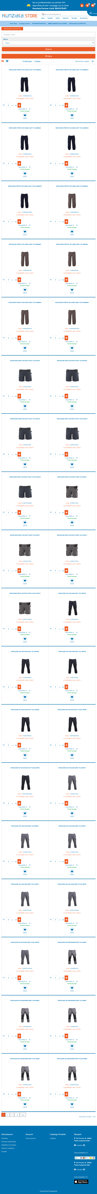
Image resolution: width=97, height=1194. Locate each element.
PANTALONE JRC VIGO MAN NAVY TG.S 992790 (72, 593)
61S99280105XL (27, 1084)
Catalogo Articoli (24, 23)
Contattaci (79, 1145)
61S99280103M (27, 1026)
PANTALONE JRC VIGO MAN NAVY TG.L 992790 (72, 651)
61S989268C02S (74, 212)
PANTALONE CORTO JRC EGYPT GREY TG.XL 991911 (72, 535)
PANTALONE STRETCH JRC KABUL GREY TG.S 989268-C (72, 186)
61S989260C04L (27, 154)
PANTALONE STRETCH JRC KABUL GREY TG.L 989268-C (72, 244)
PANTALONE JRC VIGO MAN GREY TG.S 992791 (72, 768)
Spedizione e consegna (8, 1145)
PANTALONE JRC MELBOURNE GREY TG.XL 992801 (25, 1058)
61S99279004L (74, 677)
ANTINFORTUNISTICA (39, 23)
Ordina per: (27, 61)
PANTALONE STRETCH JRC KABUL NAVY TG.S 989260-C (25, 70)
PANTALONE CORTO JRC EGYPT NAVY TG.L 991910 (25, 419)
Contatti (4, 1151)
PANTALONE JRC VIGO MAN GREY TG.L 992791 (72, 826)
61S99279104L (74, 852)
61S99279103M (27, 852)
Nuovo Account (31, 1138)
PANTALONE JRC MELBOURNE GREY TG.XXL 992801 (72, 1058)
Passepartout (52, 1191)
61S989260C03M (74, 96)
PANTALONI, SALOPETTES (77, 23)
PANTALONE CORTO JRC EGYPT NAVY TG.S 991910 (25, 360)
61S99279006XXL (74, 735)
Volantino (65, 18)
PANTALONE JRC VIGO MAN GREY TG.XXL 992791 (72, 884)
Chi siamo (74, 18)
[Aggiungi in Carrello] (19, 105)
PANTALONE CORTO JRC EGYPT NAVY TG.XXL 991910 (25, 477)
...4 (17, 1115)
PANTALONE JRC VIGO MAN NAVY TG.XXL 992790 (72, 709)
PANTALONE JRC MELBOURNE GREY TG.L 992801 (72, 1000)
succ (23, 1115)
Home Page (13, 23)
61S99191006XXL (27, 503)
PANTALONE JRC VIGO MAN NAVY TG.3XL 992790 (25, 768)
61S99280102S (74, 968)
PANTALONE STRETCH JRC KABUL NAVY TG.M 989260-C (72, 70)
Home (43, 18)
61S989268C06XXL (74, 328)
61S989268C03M (27, 270)
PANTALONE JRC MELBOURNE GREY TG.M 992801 (25, 1000)
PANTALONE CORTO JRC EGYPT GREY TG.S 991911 (72, 477)
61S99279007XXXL (27, 794)
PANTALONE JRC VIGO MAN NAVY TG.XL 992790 (25, 709)
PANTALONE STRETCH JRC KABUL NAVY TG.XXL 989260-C (25, 186)
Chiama (95, 13)
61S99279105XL (27, 910)
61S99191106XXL (27, 619)
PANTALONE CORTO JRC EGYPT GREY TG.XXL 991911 (25, 593)
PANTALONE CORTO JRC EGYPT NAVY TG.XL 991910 (72, 419)
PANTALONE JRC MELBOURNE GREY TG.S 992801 (72, 942)
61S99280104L (74, 1026)
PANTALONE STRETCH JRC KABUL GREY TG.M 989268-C (25, 244)
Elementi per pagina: (82, 61)
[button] (43, 14)
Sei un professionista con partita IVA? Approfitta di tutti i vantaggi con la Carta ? (50, 5)
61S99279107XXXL (27, 968)
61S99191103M (27, 561)
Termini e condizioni (7, 1148)
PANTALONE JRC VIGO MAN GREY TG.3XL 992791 (25, 942)
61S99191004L (27, 445)
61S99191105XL (74, 561)
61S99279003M (27, 677)
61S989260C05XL (74, 154)
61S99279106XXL (74, 910)
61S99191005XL (74, 445)
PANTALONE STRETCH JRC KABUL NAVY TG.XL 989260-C (72, 128)
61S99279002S (74, 619)
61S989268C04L (74, 270)
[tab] (3, 61)
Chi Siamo (4, 1138)
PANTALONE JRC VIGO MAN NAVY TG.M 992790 (25, 651)
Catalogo (53, 1138)
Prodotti (50, 18)
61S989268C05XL (27, 328)
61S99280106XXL (74, 1084)
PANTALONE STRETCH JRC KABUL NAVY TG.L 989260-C (25, 128)
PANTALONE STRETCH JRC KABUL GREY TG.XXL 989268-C (72, 302)
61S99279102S (74, 794)
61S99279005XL (27, 735)
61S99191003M (74, 386)
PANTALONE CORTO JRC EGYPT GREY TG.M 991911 (25, 535)
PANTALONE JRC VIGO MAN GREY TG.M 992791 (25, 826)
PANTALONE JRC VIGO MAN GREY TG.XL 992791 (25, 884)
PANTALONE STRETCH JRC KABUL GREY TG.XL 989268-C (25, 302)
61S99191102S (74, 503)
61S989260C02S (27, 96)
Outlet (58, 18)
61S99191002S (27, 386)
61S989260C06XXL (27, 212)
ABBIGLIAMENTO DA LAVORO (57, 23)
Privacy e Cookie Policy (8, 1141)
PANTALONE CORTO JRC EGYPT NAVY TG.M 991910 (72, 360)
